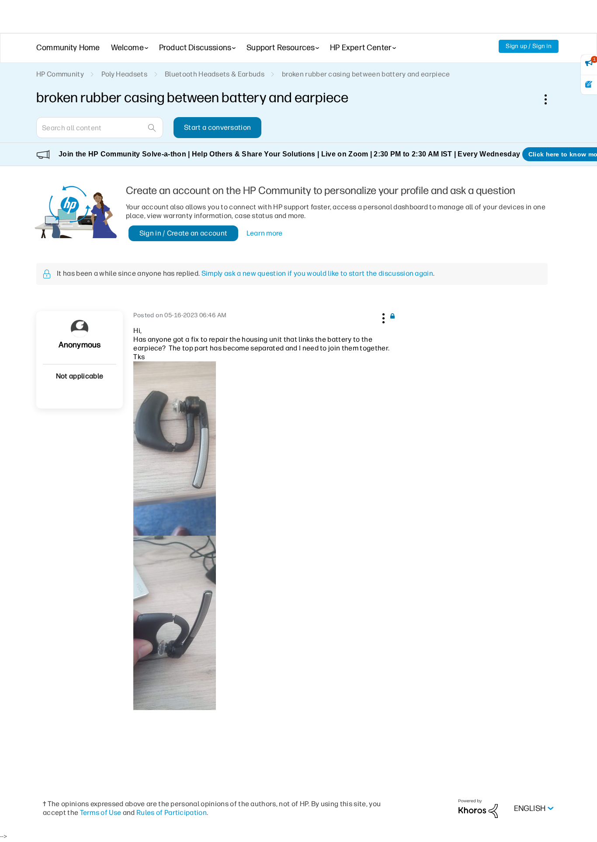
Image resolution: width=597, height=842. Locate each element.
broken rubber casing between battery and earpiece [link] (366, 74)
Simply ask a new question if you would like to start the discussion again (317, 273)
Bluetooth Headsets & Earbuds (214, 74)
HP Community (60, 74)
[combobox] (99, 127)
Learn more (264, 233)
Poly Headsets (124, 74)
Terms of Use (100, 812)
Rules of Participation (171, 812)
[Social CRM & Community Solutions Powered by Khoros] (478, 808)
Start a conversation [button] (217, 127)
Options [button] (550, 99)
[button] (382, 317)
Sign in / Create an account (183, 233)
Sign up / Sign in (529, 46)
